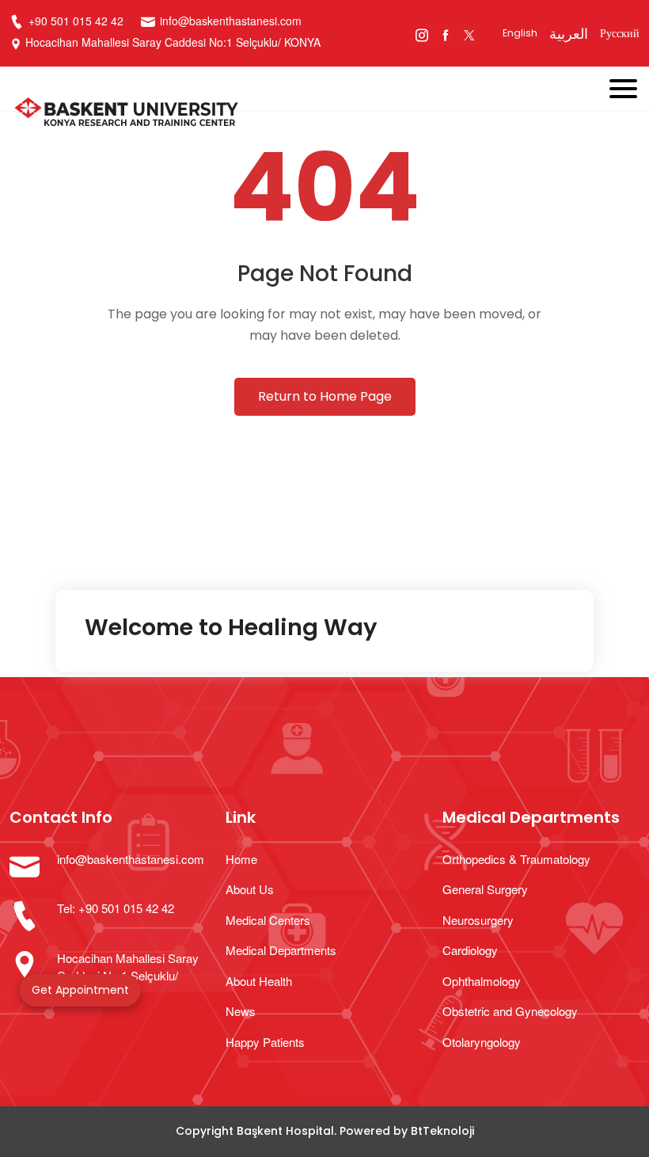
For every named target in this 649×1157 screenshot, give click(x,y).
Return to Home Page (325, 396)
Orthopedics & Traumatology (516, 859)
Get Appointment (80, 990)
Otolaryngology (481, 1041)
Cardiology (470, 950)
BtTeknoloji (442, 1131)
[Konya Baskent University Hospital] (261, 114)
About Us (250, 889)
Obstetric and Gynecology (510, 1011)
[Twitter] (469, 34)
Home (241, 859)
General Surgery (485, 889)
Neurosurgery (478, 920)
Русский (620, 33)
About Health (259, 980)
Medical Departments (281, 950)
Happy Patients (265, 1041)
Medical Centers (268, 920)
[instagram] (421, 34)
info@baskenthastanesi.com (231, 21)
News (241, 1011)
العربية (568, 34)
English (520, 33)
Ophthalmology (481, 980)
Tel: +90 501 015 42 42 (115, 908)
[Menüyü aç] (629, 85)
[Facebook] (445, 34)
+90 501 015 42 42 (74, 21)
